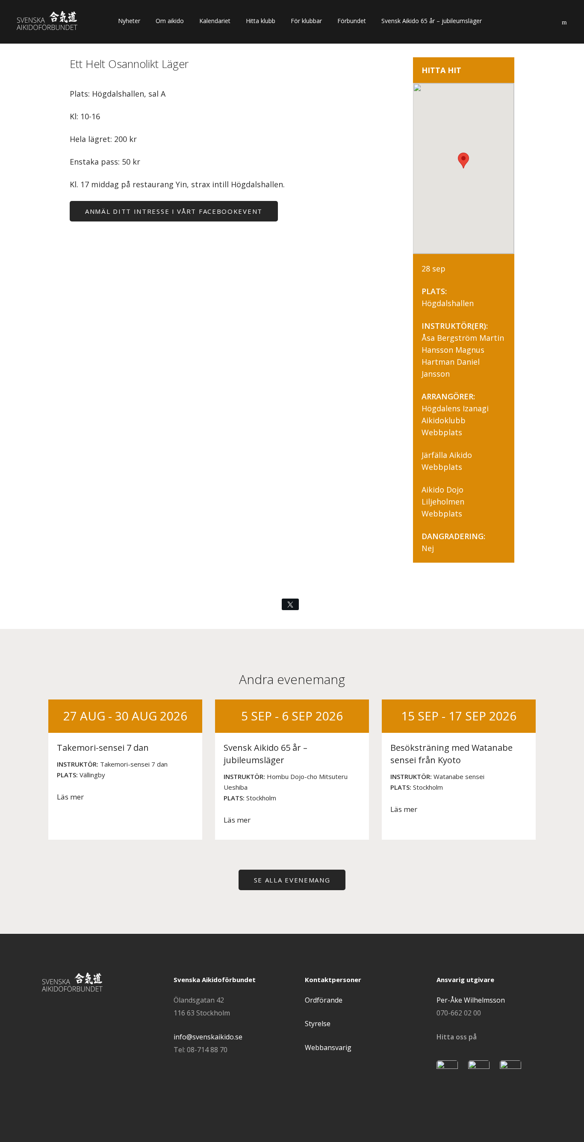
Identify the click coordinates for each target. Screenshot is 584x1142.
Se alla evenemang (292, 880)
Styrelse (317, 1023)
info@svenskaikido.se (208, 1037)
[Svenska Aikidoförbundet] (52, 21)
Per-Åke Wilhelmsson (471, 1000)
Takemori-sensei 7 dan (103, 747)
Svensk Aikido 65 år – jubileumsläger (265, 754)
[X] (290, 604)
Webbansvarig (328, 1047)
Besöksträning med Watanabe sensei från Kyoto (451, 754)
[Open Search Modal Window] (564, 20)
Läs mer (70, 797)
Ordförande (323, 1000)
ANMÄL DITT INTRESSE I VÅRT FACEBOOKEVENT (174, 211)
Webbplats (442, 432)
